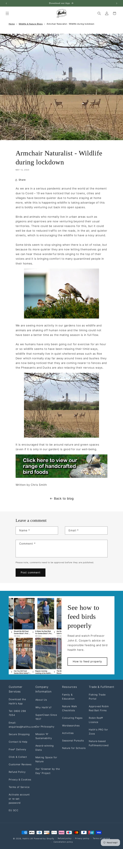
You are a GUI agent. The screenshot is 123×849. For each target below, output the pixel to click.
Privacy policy (82, 838)
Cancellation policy (63, 842)
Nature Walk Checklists (69, 708)
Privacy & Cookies (20, 779)
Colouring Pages (72, 717)
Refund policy (65, 838)
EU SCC (13, 810)
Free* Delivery (17, 749)
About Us (41, 699)
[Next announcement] (116, 3)
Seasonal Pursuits (73, 740)
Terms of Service (19, 787)
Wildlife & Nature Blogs (31, 24)
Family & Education (68, 696)
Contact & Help (18, 741)
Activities (68, 733)
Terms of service (101, 838)
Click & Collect (18, 756)
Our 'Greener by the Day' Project (47, 770)
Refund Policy (17, 771)
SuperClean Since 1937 (46, 716)
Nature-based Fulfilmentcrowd (98, 743)
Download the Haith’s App (17, 701)
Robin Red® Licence (96, 719)
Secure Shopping (19, 734)
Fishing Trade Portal (97, 696)
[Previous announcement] (6, 3)
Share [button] (22, 179)
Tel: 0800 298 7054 (17, 713)
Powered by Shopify (44, 838)
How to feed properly (87, 661)
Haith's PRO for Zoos (98, 731)
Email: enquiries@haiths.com (22, 724)
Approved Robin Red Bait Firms (99, 708)
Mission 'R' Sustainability (43, 736)
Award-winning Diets (44, 747)
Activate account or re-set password (19, 798)
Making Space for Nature (46, 759)
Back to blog (64, 498)
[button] (7, 13)
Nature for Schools (74, 748)
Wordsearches (71, 725)
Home (12, 24)
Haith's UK (27, 838)
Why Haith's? (43, 707)
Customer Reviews (20, 764)
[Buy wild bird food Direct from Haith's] (62, 466)
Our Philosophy (44, 726)
